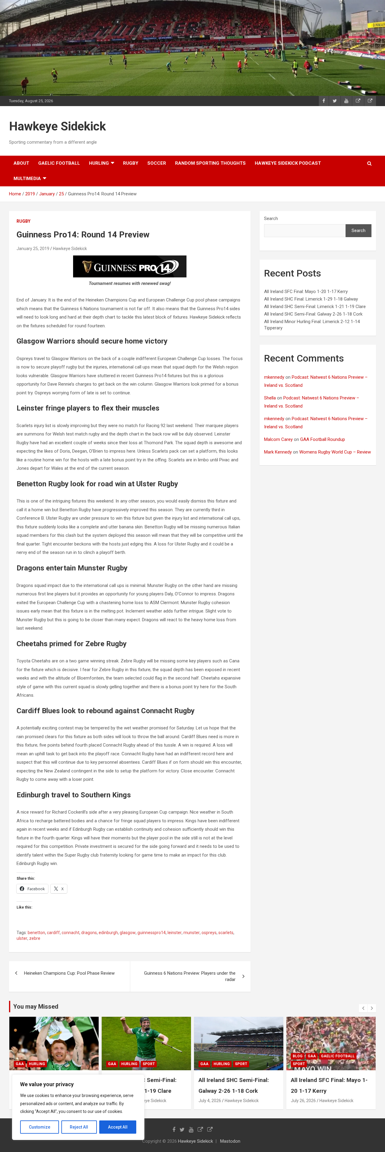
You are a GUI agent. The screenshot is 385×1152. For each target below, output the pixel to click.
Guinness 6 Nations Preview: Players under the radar (190, 976)
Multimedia (27, 178)
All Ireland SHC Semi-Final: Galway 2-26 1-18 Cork (313, 314)
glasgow (128, 932)
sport (56, 1064)
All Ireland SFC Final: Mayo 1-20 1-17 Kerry (306, 291)
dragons (89, 932)
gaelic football (59, 163)
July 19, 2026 (303, 1100)
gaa (20, 1064)
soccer (156, 163)
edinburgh (108, 932)
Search (271, 218)
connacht (70, 932)
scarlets (225, 932)
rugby (130, 163)
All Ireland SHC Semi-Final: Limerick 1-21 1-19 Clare (315, 306)
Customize (39, 1127)
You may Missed (35, 1006)
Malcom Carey (278, 439)
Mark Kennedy (278, 452)
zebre (34, 938)
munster (191, 932)
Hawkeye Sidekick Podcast (288, 163)
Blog (205, 1056)
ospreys (209, 932)
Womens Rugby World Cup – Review (335, 452)
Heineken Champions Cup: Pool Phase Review (69, 973)
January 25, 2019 (33, 248)
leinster (175, 932)
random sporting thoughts (210, 163)
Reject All (79, 1127)
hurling (99, 163)
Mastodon (230, 1141)
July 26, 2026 (211, 1100)
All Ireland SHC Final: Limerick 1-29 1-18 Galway (311, 299)
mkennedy (274, 377)
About (21, 163)
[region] (78, 1107)
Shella (270, 398)
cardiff (53, 932)
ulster (22, 938)
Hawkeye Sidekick (57, 126)
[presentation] (363, 1008)
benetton (36, 932)
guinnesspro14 (151, 932)
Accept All (118, 1127)
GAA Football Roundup (322, 439)
